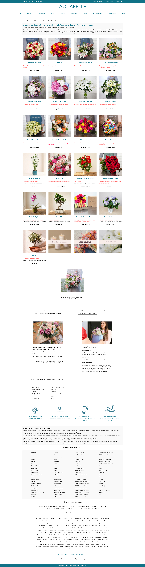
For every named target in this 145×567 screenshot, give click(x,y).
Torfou (100, 477)
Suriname (104, 544)
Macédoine (53, 535)
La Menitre (56, 477)
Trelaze (101, 479)
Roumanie (55, 542)
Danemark (73, 525)
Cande (33, 481)
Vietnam (106, 546)
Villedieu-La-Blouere (104, 490)
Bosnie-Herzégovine (45, 523)
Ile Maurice (45, 530)
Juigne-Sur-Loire (58, 472)
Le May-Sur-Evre (58, 494)
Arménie (48, 520)
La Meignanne (57, 475)
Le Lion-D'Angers (58, 488)
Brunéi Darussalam (61, 523)
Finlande (62, 528)
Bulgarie (70, 523)
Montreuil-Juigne (79, 470)
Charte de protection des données (78, 560)
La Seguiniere (57, 483)
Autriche (66, 520)
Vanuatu (93, 546)
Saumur (101, 466)
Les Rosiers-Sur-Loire (80, 455)
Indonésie (87, 530)
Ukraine (81, 546)
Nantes (52, 398)
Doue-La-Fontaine (58, 457)
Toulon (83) (79, 508)
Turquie (75, 546)
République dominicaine (45, 542)
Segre (100, 468)
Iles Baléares (53, 530)
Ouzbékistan (98, 537)
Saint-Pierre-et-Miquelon (99, 542)
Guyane (92, 528)
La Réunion (78, 532)
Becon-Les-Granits (36, 470)
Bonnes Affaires (97, 13)
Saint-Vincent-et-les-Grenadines (47, 544)
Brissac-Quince (35, 479)
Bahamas (79, 520)
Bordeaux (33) (42, 506)
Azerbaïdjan (72, 520)
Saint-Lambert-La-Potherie (82, 492)
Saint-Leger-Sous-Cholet (81, 497)
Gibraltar (74, 528)
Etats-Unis (51, 528)
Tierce (100, 475)
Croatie (56, 525)
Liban (90, 532)
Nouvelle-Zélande (84, 537)
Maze (76, 464)
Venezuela (99, 546)
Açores (38, 518)
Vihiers (101, 488)
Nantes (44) (103, 506)
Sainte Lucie (60, 544)
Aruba (53, 520)
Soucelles (101, 472)
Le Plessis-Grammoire (59, 497)
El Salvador (86, 525)
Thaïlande (45, 546)
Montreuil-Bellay (79, 468)
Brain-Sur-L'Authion (36, 475)
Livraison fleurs (26, 21)
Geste (55, 468)
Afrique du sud (45, 518)
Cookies (71, 561)
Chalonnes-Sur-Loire (56, 394)
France (32, 21)
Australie (59, 520)
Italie (101, 530)
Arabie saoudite (105, 518)
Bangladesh (92, 520)
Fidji (57, 528)
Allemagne (58, 518)
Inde (82, 530)
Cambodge (76, 523)
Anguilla (86, 518)
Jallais (55, 470)
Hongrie (39, 530)
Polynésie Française (85, 539)
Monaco (106, 535)
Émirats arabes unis (95, 525)
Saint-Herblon (35, 387)
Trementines (102, 481)
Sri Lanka (87, 544)
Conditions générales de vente (77, 558)
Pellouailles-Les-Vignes (81, 475)
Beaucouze (34, 464)
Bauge (33, 461)
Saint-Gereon (54, 385)
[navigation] (30, 13)
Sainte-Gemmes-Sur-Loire (106, 464)
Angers (52, 396)
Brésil (53, 523)
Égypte (79, 525)
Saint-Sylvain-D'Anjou (105, 461)
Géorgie (68, 528)
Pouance (77, 477)
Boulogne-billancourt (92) (54, 506)
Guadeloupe (85, 528)
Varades (34, 385)
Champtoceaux (35, 490)
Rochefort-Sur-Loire (80, 479)
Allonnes (33, 452)
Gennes (56, 466)
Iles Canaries (69, 530)
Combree (56, 452)
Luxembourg (40, 535)
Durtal (55, 459)
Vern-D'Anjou (102, 486)
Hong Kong (105, 528)
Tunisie (61, 546)
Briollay (33, 477)
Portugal (94, 539)
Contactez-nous (97, 1)
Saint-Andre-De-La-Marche (82, 481)
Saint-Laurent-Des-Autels (57, 387)
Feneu (55, 464)
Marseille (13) (95, 506)
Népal (47, 537)
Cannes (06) (64, 506)
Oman (91, 537)
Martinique (81, 535)
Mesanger (53, 389)
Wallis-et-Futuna (73, 549)
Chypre (97, 523)
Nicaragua (53, 537)
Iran (92, 530)
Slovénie (81, 544)
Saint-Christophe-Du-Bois (82, 486)
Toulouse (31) (87, 508)
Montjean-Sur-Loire (37, 394)
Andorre (65, 518)
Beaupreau (53, 391)
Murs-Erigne (78, 472)
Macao (47, 535)
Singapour (74, 544)
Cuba (62, 525)
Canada (82, 523)
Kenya (51, 532)
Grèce (79, 528)
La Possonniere (58, 481)
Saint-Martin (89, 542)
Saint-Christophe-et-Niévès (77, 542)
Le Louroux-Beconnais (59, 492)
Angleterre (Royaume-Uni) (75, 518)
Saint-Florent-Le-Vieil (51, 21)
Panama (39, 539)
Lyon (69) (88, 506)
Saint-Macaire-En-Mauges (106, 452)
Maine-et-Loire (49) (39, 21)
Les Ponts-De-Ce (79, 452)
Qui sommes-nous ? (61, 556)
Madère (59, 535)
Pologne (76, 539)
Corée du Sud (42, 525)
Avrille (33, 459)
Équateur (104, 525)
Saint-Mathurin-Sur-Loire (105, 455)
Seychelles (67, 544)
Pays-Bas (58, 539)
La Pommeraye (35, 398)
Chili (87, 523)
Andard (33, 455)
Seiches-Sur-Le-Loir (104, 470)
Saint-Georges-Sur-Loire (81, 488)
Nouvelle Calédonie (73, 537)
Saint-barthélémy (64, 542)
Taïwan (39, 546)
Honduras (98, 528)
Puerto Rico (101, 539)
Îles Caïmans (61, 530)
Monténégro (41, 537)
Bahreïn (85, 520)
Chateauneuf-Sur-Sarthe (37, 492)
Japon (41, 532)
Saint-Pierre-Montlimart (38, 389)
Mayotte (88, 535)
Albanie (52, 518)
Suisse (97, 544)
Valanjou (101, 483)
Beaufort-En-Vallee (36, 466)
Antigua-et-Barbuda (94, 518)
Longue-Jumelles (79, 459)
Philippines (69, 539)
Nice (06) (49, 508)
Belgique (99, 520)
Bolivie (104, 520)
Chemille (33, 494)
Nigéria (59, 537)
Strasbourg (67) (70, 508)
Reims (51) (62, 508)
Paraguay (45, 539)
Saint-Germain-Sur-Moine (82, 490)
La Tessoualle (57, 486)
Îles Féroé (76, 530)
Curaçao (67, 525)
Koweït (64, 532)
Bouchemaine (34, 472)
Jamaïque (106, 530)
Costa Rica (50, 525)
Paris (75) (55, 508)
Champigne (34, 488)
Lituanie (104, 532)
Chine (92, 523)
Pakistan (105, 537)
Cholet (33, 497)
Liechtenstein (97, 532)
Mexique (94, 535)
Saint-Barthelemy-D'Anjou (82, 483)
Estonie (45, 528)
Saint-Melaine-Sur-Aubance (106, 457)
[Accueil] (20, 13)
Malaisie (65, 535)
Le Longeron (57, 490)
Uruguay (87, 546)
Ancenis (34, 391)
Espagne (39, 528)
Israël (96, 530)
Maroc (75, 535)
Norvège (65, 537)
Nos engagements (61, 558)
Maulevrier (77, 461)
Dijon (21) (71, 506)
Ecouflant (56, 461)
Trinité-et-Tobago (54, 546)
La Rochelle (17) (80, 506)
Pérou (64, 539)
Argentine (42, 520)
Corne (55, 455)
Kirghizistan (58, 532)
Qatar (107, 539)
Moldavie (100, 535)
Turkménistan (68, 546)
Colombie (103, 523)
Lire (33, 396)
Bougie (85, 13)
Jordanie (46, 532)
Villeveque (101, 492)
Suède (92, 544)
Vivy (100, 494)
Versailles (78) (95, 508)
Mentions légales (74, 556)
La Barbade (71, 532)
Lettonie (85, 532)
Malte (70, 535)
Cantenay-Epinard (36, 483)
